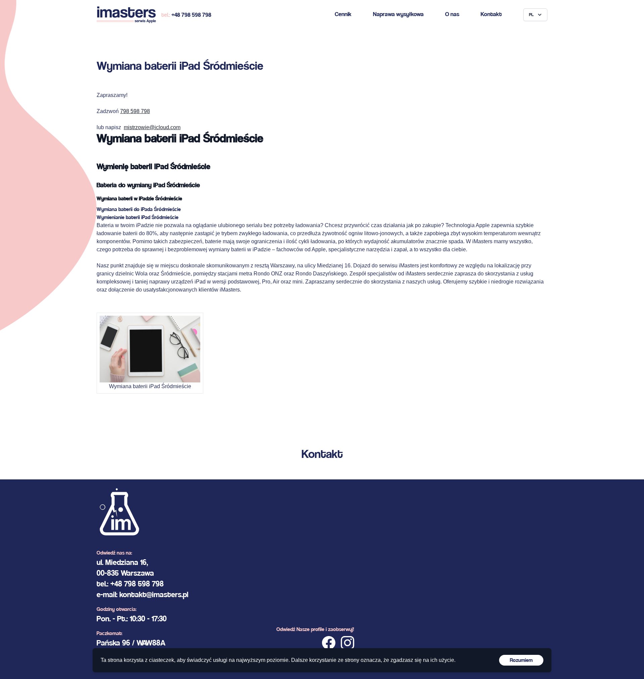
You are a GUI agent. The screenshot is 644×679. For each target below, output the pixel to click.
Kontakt (491, 13)
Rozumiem (521, 660)
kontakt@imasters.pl (153, 594)
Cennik (343, 13)
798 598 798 (135, 111)
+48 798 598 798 (191, 14)
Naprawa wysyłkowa (398, 13)
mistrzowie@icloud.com (152, 127)
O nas (452, 13)
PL (531, 14)
